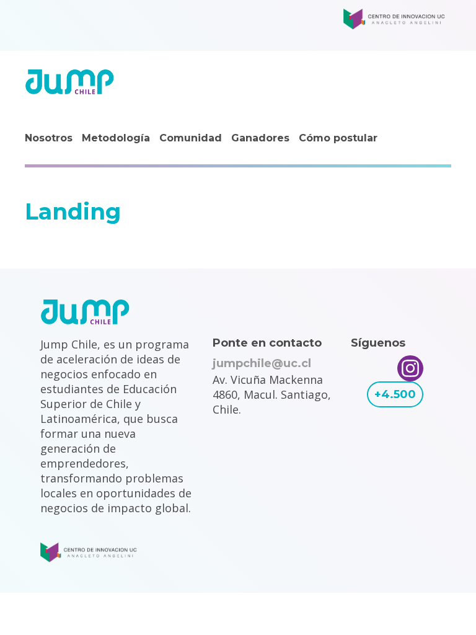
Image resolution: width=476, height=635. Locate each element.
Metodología (116, 138)
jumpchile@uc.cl (262, 363)
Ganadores (260, 138)
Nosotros (49, 138)
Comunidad (190, 138)
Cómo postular (338, 138)
